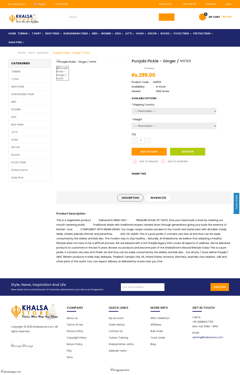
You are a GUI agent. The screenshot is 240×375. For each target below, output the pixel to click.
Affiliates (156, 324)
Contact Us (116, 331)
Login (229, 3)
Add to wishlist (148, 161)
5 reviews (149, 68)
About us (72, 318)
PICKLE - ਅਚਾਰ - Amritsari (33, 53)
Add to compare (177, 161)
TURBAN (15, 71)
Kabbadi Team (118, 350)
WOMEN (16, 109)
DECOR (15, 147)
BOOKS (15, 155)
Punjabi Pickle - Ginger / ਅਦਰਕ (71, 53)
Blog (153, 344)
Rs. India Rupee (17, 4)
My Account (116, 318)
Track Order (61, 3)
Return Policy (75, 344)
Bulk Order (157, 331)
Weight (137, 119)
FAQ (69, 350)
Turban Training (118, 337)
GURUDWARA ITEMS (22, 94)
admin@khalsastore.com (207, 337)
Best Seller (17, 124)
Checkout (211, 3)
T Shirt (15, 79)
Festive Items (19, 170)
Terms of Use (75, 324)
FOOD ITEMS (18, 162)
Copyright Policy (77, 337)
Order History (117, 324)
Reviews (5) (158, 198)
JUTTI (14, 132)
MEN (13, 102)
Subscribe (219, 287)
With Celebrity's (160, 318)
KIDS (13, 117)
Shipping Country (143, 104)
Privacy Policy (75, 331)
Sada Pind (17, 177)
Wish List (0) (189, 3)
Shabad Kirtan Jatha (121, 344)
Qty (134, 134)
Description (130, 198)
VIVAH (14, 139)
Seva (70, 357)
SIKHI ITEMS (17, 86)
